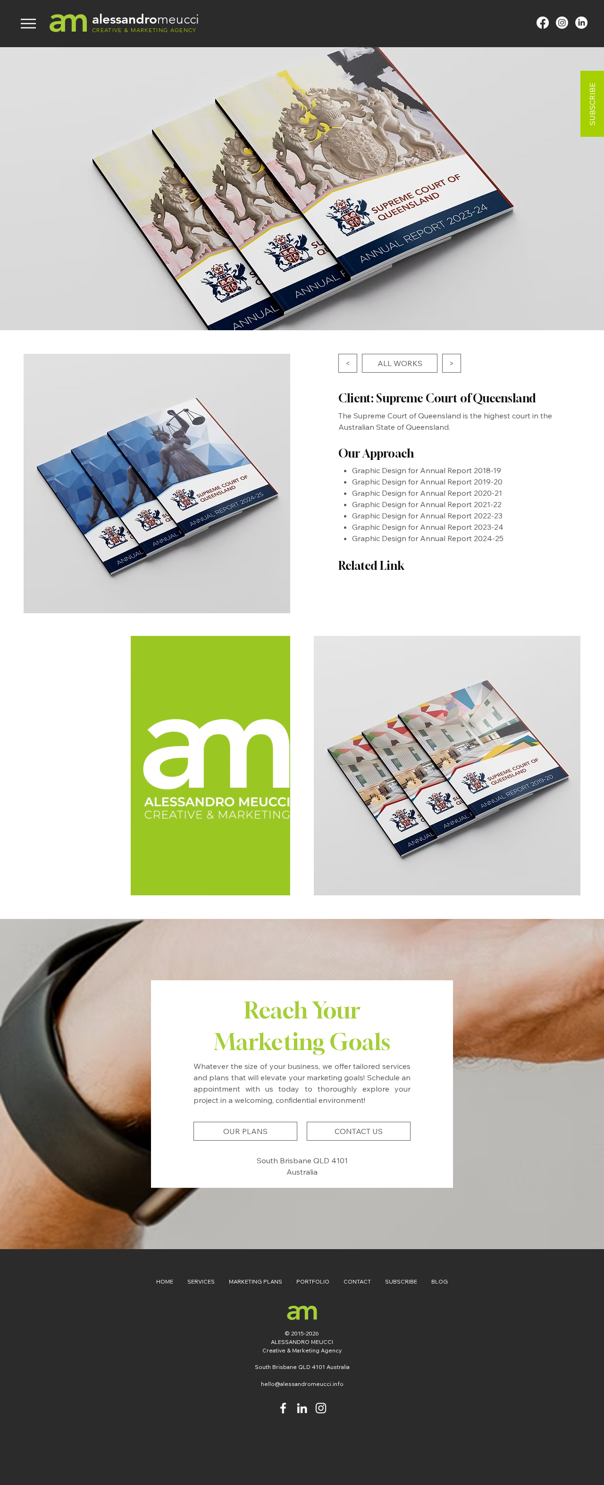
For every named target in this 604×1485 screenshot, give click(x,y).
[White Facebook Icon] (283, 1408)
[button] (278, 885)
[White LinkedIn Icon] (302, 1408)
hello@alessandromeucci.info (302, 1383)
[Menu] (28, 23)
